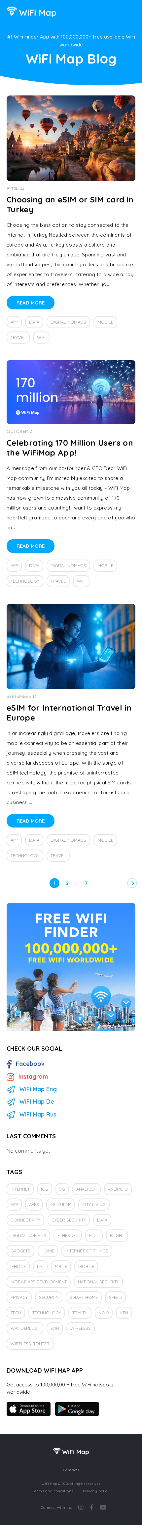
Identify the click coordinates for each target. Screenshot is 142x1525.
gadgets (20, 1250)
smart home (84, 1297)
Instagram (33, 1076)
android (118, 1189)
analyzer (86, 1189)
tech (16, 1312)
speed (115, 1297)
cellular (60, 1204)
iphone (18, 1266)
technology (25, 581)
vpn (124, 1312)
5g (62, 1189)
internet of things (86, 1250)
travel (18, 337)
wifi (41, 337)
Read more (31, 303)
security (48, 1297)
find (94, 1235)
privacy (19, 1297)
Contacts (71, 1470)
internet (20, 1189)
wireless (80, 1328)
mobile (105, 322)
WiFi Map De (36, 1101)
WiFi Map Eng (38, 1089)
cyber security (69, 1220)
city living (94, 1204)
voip (104, 1312)
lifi (40, 1266)
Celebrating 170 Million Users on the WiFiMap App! (70, 448)
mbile (61, 1266)
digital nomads (68, 322)
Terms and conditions (52, 1491)
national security (98, 1281)
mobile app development (39, 1281)
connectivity (25, 1220)
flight (117, 1235)
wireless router (30, 1343)
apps (34, 1204)
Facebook (30, 1063)
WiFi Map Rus (37, 1114)
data (34, 322)
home (48, 1250)
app (14, 322)
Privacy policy (96, 1491)
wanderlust (25, 1328)
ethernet (67, 1235)
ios (44, 1189)
